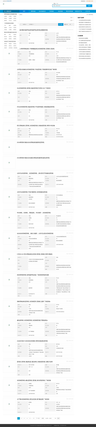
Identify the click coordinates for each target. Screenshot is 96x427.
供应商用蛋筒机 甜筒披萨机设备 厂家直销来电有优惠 (33, 275)
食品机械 (60, 11)
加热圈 (10, 18)
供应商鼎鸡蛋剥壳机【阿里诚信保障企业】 (87, 49)
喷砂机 (15, 43)
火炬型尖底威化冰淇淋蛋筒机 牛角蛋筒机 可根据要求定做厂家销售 (37, 69)
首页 (24, 11)
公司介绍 (87, 11)
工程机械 (51, 11)
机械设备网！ (9, 1)
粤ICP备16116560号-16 (46, 425)
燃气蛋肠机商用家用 (83, 42)
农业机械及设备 (42, 12)
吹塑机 (5, 16)
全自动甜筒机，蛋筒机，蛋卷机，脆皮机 (87, 45)
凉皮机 (5, 38)
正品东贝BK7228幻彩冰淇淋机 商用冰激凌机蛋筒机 (32, 341)
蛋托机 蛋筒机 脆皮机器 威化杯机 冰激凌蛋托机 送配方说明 (35, 361)
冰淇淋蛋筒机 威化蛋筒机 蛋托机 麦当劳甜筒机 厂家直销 (34, 380)
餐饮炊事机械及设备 (69, 12)
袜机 (10, 34)
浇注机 (15, 45)
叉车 (5, 25)
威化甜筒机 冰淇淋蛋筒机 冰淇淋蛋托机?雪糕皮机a (32, 320)
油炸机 (10, 36)
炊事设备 (10, 47)
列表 (61, 24)
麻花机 (15, 29)
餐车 (5, 34)
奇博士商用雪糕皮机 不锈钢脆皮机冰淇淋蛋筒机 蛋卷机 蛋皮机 (36, 49)
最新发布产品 (78, 11)
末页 (43, 418)
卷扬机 (5, 27)
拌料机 (15, 18)
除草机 (15, 20)
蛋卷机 (5, 43)
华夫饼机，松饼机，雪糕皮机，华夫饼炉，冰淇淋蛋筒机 (34, 212)
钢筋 (10, 25)
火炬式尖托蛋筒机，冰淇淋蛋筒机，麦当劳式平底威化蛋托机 (35, 173)
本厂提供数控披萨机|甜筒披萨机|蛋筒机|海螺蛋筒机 (32, 30)
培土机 (10, 20)
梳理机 (10, 38)
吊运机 (10, 27)
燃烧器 (10, 43)
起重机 (15, 25)
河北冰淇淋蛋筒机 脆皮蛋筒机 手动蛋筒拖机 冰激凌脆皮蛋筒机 (36, 107)
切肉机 (5, 29)
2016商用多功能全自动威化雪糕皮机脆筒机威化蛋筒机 (33, 158)
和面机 (15, 34)
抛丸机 (10, 45)
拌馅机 (15, 36)
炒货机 (15, 27)
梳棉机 (15, 38)
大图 (67, 24)
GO (58, 418)
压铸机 (5, 45)
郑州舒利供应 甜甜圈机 (83, 38)
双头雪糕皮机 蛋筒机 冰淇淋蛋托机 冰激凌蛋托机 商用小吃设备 (36, 125)
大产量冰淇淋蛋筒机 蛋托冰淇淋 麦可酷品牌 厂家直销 (33, 399)
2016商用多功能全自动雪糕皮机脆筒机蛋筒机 (30, 142)
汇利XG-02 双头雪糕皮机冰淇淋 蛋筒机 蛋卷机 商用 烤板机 (34, 254)
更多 (71, 17)
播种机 (5, 20)
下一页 (37, 418)
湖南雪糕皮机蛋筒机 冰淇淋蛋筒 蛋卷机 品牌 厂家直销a (33, 301)
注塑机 (10, 16)
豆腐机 (10, 29)
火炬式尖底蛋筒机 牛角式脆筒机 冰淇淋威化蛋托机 (32, 192)
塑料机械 (33, 11)
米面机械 (15, 47)
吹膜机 (15, 16)
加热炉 (5, 47)
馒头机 (5, 36)
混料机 (5, 18)
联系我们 (24, 14)
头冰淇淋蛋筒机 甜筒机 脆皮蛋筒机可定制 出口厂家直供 (33, 88)
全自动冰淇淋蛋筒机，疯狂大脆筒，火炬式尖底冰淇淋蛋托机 (35, 233)
